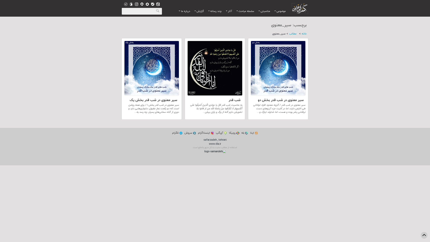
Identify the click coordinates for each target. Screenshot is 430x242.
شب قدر (235, 100)
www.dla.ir (215, 144)
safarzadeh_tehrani (215, 140)
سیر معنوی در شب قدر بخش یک (153, 100)
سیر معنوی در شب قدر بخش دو (281, 100)
